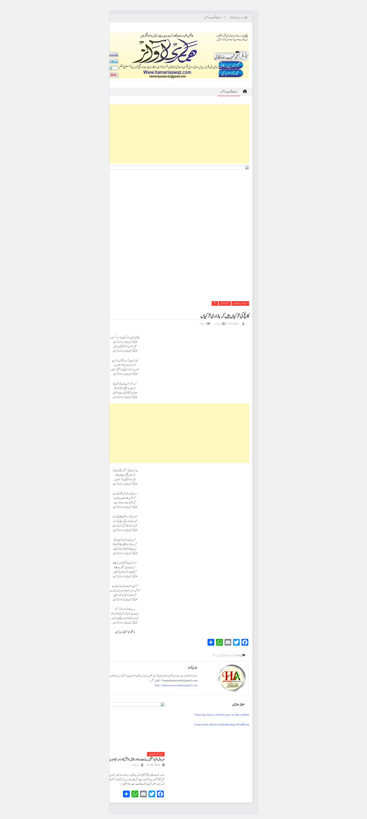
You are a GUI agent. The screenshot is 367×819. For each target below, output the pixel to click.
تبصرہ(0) (203, 324)
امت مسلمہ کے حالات (240, 303)
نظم (215, 303)
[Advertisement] (125, 134)
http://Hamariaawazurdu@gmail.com (176, 685)
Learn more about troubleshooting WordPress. (221, 724)
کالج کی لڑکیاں (220, 656)
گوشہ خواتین (225, 303)
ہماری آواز (218, 324)
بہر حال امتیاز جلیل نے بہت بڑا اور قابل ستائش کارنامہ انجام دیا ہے (136, 759)
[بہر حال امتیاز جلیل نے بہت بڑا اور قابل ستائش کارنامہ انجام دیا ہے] (125, 727)
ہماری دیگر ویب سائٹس (213, 17)
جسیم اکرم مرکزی (231, 656)
